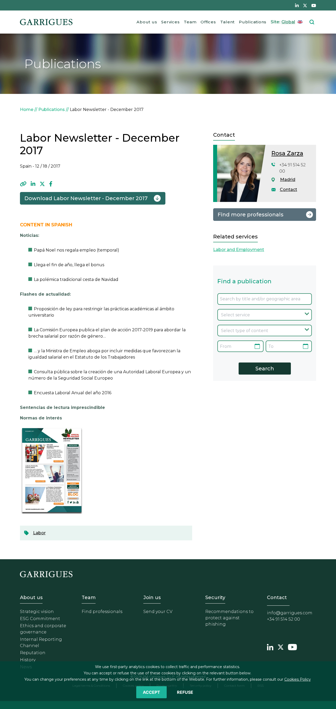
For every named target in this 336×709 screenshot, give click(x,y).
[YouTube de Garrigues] (313, 5)
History (27, 659)
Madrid (287, 179)
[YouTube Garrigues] (292, 646)
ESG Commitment (40, 618)
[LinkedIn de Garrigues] (297, 5)
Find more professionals (251, 214)
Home (26, 109)
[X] (42, 184)
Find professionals (102, 611)
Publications (252, 21)
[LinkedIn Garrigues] (270, 646)
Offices (208, 21)
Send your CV (157, 611)
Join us (152, 597)
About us (146, 21)
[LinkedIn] (33, 184)
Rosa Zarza (287, 153)
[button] (23, 184)
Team (190, 21)
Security (215, 597)
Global (288, 21)
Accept (151, 692)
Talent (227, 21)
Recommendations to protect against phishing (229, 618)
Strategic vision (37, 611)
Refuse (185, 692)
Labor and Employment (238, 249)
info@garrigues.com (289, 612)
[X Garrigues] (280, 646)
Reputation (32, 652)
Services (170, 21)
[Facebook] (50, 184)
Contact (288, 189)
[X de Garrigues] (305, 5)
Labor (39, 532)
